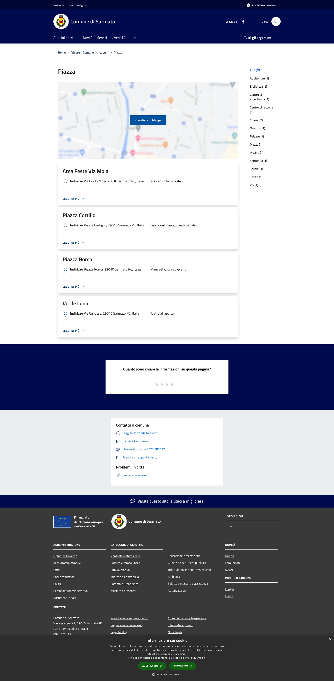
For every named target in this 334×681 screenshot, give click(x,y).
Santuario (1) (258, 160)
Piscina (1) (256, 152)
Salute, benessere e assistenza (188, 583)
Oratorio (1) (257, 128)
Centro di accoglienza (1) (259, 97)
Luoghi (103, 52)
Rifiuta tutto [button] (182, 665)
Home (62, 52)
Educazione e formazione (184, 555)
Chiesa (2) (256, 120)
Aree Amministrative (67, 563)
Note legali (175, 632)
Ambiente (174, 576)
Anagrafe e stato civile (125, 556)
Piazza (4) (256, 144)
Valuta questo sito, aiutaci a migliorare (170, 501)
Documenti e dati (64, 597)
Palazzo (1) (257, 136)
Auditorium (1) (259, 78)
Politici (57, 583)
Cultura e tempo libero (125, 563)
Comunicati (232, 563)
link (204, 657)
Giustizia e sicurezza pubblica (187, 562)
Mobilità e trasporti (123, 590)
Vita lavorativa (120, 570)
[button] (167, 674)
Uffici (56, 570)
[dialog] (167, 658)
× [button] (329, 638)
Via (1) (254, 185)
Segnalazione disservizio (126, 625)
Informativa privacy (180, 625)
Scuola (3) (256, 168)
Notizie (229, 556)
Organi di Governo (65, 556)
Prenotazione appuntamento (129, 618)
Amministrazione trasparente (187, 618)
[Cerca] (276, 21)
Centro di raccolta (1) (261, 109)
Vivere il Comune (83, 52)
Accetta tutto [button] (152, 665)
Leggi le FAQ (119, 632)
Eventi (229, 596)
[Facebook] (241, 21)
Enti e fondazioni (64, 576)
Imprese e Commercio (125, 576)
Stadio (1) (256, 177)
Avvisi (229, 570)
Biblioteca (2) (258, 86)
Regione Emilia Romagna (69, 5)
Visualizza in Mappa (148, 120)
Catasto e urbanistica (124, 583)
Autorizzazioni (177, 590)
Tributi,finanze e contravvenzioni (189, 569)
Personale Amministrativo (70, 590)
